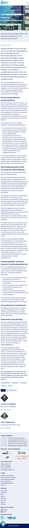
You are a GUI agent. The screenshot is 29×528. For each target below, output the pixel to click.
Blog (2, 494)
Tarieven (3, 485)
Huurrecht (23, 383)
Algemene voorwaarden (7, 475)
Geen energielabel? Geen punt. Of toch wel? (18, 440)
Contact (3, 502)
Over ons (3, 500)
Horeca (4, 386)
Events (2, 496)
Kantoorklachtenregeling (7, 479)
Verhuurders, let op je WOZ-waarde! (17, 444)
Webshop (3, 504)
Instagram (5, 510)
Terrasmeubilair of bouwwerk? (16, 438)
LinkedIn (4, 512)
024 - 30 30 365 (6, 468)
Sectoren (3, 493)
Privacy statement (6, 481)
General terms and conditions (9, 477)
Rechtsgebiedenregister (7, 483)
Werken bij (3, 498)
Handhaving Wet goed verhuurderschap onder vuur (18, 442)
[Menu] (26, 3)
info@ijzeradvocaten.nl (7, 344)
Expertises (15, 383)
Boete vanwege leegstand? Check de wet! (18, 446)
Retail (10, 386)
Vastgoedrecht (6, 383)
